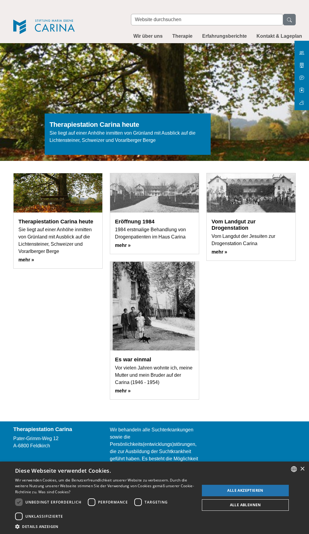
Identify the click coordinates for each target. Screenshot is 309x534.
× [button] (302, 469)
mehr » (26, 259)
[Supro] (301, 87)
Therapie (182, 36)
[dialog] (154, 498)
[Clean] (301, 75)
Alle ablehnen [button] (245, 504)
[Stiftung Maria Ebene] (301, 50)
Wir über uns (148, 36)
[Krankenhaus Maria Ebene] (301, 63)
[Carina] (66, 18)
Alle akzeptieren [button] (245, 490)
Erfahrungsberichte (224, 36)
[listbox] (294, 469)
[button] (104, 526)
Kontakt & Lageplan (279, 36)
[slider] (154, 105)
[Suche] (289, 19)
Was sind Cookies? (54, 491)
